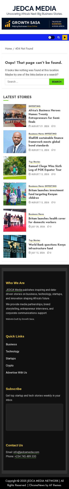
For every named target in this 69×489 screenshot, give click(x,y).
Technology (12, 351)
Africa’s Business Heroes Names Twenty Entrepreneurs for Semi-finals (44, 116)
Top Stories (34, 161)
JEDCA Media (14, 289)
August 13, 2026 (40, 150)
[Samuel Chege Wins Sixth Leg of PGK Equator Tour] (14, 167)
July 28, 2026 (38, 226)
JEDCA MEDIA (34, 8)
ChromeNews (37, 485)
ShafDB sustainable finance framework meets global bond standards (46, 141)
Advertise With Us (16, 372)
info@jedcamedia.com (26, 452)
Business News (36, 133)
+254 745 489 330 (25, 456)
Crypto (10, 365)
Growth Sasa (28, 319)
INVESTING (35, 106)
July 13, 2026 (38, 253)
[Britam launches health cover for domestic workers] (14, 220)
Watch (64, 37)
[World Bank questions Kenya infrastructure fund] (14, 246)
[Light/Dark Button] (51, 37)
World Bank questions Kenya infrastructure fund (47, 246)
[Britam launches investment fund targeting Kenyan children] (14, 194)
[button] (58, 37)
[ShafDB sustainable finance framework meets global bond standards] (14, 141)
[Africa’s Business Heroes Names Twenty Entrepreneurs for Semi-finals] (14, 115)
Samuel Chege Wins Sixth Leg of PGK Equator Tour (45, 168)
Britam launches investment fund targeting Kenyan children (46, 194)
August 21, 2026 (40, 126)
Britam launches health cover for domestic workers (47, 220)
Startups (11, 358)
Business (11, 344)
